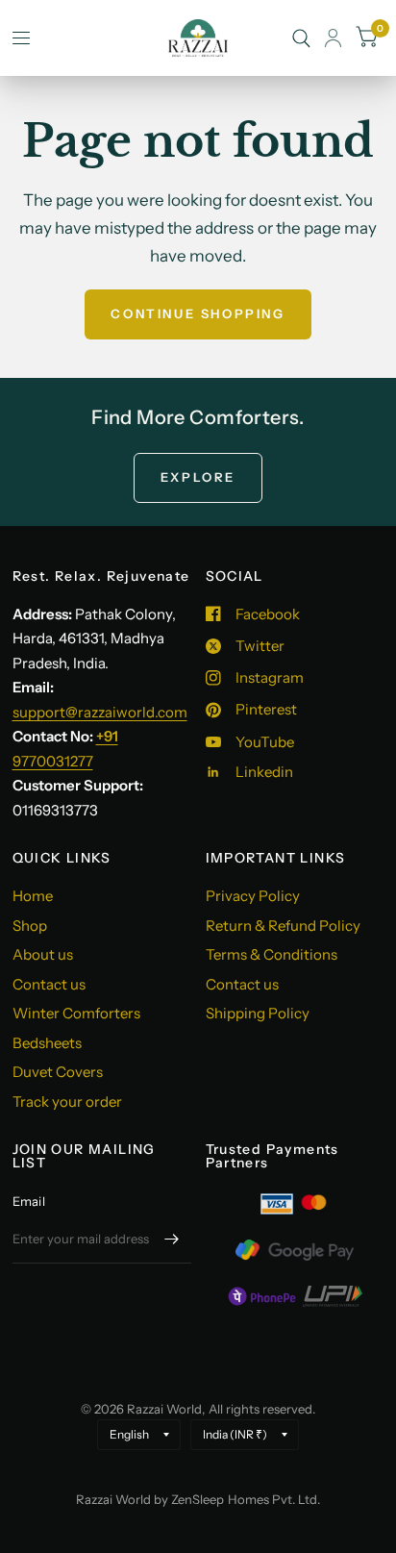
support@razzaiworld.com (99, 712)
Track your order (67, 1101)
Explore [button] (198, 477)
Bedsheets (47, 1043)
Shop (29, 925)
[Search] (301, 38)
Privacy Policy (253, 896)
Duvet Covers (57, 1072)
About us (42, 954)
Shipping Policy (257, 1013)
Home (32, 896)
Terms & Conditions (271, 954)
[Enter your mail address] (172, 1239)
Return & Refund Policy (283, 925)
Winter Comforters (76, 1013)
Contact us (49, 984)
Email (28, 1201)
